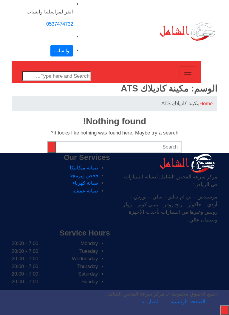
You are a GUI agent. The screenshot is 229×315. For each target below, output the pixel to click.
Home (206, 103)
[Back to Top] (224, 310)
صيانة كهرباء (85, 183)
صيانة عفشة (85, 191)
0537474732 (59, 24)
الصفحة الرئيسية (188, 302)
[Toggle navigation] (188, 72)
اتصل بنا (150, 302)
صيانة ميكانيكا (84, 168)
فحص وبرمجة (83, 175)
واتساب (61, 50)
